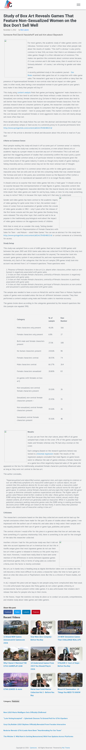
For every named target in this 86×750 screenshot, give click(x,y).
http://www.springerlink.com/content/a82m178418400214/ (27, 128)
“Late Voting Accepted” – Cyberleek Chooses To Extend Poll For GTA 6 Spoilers (35, 718)
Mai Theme (66, 748)
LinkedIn (26, 612)
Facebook (8, 612)
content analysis (24, 92)
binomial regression (45, 454)
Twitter (17, 612)
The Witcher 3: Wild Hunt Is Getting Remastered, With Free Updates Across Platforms (38, 736)
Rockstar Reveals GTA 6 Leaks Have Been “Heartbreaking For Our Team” (32, 730)
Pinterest (36, 612)
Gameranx (33, 748)
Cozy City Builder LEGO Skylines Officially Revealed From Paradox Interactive (34, 724)
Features (15, 701)
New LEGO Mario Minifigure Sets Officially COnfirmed (24, 712)
